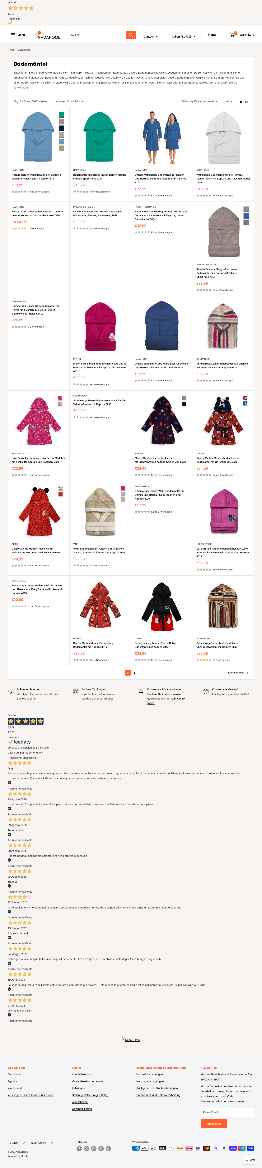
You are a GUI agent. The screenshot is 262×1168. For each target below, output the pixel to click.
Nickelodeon (19, 453)
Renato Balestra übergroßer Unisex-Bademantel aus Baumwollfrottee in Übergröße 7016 (217, 273)
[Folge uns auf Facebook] (79, 1148)
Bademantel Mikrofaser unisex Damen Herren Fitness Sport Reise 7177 (99, 176)
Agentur (12, 1081)
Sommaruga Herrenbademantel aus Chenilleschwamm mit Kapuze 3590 (217, 645)
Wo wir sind (15, 1088)
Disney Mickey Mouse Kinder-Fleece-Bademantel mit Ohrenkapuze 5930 (217, 460)
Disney (200, 453)
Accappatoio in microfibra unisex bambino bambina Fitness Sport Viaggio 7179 (36, 176)
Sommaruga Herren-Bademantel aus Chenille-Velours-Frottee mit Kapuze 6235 (99, 402)
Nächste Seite (236, 672)
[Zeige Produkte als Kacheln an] (240, 101)
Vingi (76, 544)
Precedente (15, 757)
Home (11, 49)
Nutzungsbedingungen (150, 1081)
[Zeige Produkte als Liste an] (246, 101)
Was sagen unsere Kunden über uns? (31, 1095)
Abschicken (213, 1123)
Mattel (77, 359)
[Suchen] (131, 35)
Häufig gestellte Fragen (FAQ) (90, 1095)
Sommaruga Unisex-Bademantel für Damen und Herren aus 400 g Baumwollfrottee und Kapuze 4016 (37, 589)
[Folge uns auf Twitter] (86, 1148)
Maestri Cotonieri (84, 207)
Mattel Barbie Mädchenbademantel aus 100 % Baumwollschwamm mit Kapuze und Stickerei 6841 (99, 367)
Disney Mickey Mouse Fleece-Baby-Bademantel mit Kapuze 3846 (93, 645)
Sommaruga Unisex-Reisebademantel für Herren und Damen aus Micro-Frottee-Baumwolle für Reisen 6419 (35, 310)
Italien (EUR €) (38, 1143)
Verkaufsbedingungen (149, 1074)
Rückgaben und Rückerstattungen (157, 1088)
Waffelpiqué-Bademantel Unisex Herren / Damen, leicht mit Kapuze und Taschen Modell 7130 (223, 178)
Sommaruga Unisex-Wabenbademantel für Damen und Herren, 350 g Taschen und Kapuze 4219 (159, 495)
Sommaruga (19, 301)
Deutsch (14, 1143)
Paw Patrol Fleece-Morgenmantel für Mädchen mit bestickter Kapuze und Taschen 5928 (39, 460)
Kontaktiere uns (81, 1074)
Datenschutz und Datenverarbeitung (158, 1095)
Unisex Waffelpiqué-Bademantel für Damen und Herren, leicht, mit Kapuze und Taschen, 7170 (161, 178)
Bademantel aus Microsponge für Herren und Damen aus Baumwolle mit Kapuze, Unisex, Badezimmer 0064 (161, 215)
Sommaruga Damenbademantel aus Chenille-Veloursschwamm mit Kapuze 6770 (222, 365)
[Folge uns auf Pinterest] (101, 1148)
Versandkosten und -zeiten (88, 1081)
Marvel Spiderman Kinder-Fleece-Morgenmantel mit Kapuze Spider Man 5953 (160, 460)
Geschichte (14, 1074)
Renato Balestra (206, 264)
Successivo (29, 757)
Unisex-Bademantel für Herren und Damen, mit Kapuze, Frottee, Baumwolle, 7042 (98, 213)
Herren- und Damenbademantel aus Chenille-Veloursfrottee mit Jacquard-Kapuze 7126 (38, 213)
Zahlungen (78, 1088)
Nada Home (18, 170)
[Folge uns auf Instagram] (93, 1148)
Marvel (139, 453)
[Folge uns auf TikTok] (108, 1148)
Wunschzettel (80, 1101)
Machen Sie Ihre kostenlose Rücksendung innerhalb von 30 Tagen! (166, 698)
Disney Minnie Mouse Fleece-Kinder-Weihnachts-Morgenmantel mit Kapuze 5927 (37, 550)
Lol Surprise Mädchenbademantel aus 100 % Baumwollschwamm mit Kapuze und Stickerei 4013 (222, 552)
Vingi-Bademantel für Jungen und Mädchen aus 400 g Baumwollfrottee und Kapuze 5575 (99, 550)
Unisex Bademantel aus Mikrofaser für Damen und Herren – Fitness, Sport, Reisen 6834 (161, 365)
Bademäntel (24, 49)
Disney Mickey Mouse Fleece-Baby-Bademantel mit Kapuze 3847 (155, 645)
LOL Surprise (204, 544)
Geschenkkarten (82, 1108)
